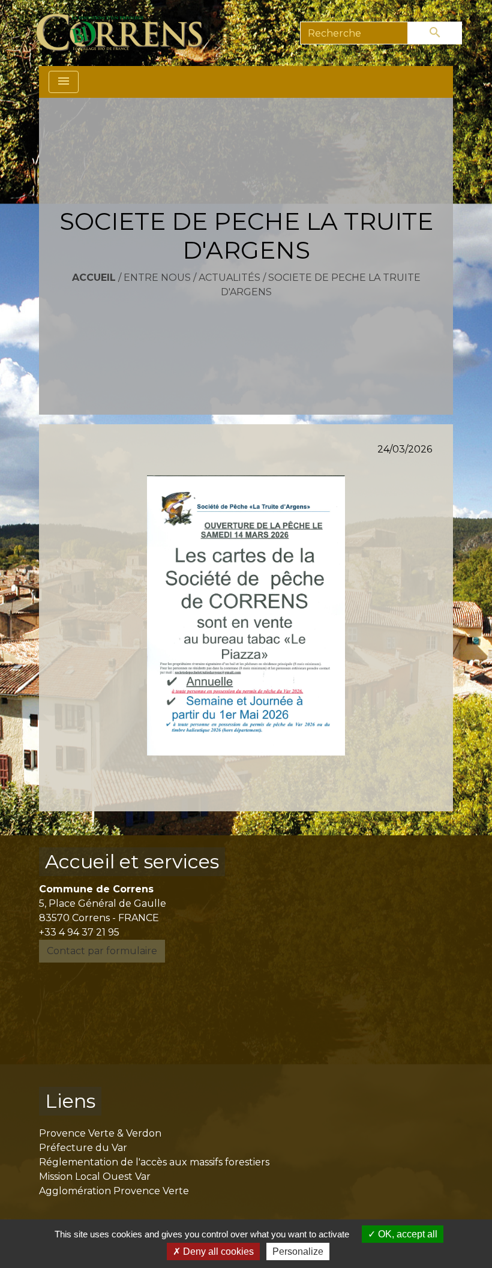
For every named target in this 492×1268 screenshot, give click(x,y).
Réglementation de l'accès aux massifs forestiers (154, 1162)
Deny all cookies (217, 1251)
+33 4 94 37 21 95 (79, 932)
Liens (70, 1101)
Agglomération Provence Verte (114, 1191)
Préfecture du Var (83, 1147)
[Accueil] (126, 33)
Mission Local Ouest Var (95, 1176)
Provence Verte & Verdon (100, 1133)
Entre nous (157, 277)
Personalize (297, 1251)
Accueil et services (132, 861)
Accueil (94, 277)
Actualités (229, 277)
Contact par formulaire (102, 951)
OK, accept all (406, 1234)
